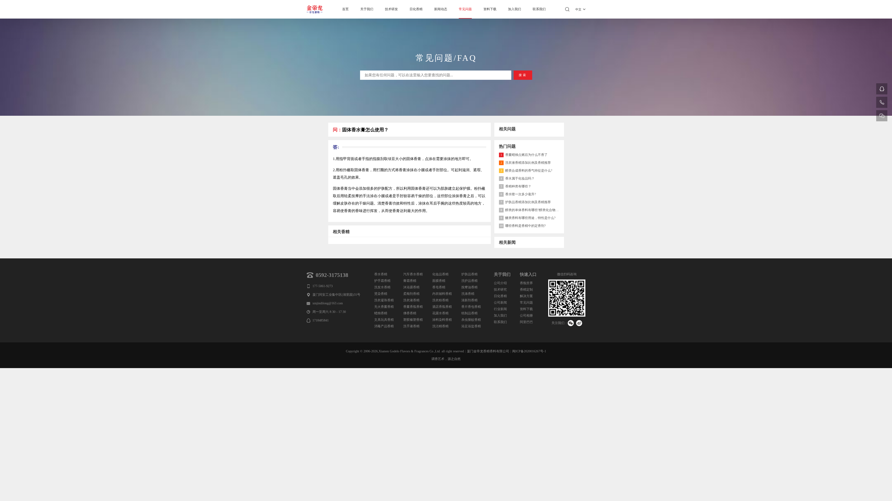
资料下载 (489, 9)
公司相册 (526, 315)
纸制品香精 (469, 313)
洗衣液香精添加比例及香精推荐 (526, 162)
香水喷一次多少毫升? (518, 194)
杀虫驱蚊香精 (471, 319)
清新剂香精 (469, 300)
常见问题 (465, 9)
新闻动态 (440, 9)
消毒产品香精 (384, 326)
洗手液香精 (411, 326)
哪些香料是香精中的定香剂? (523, 226)
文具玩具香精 (384, 319)
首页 (345, 9)
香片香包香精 (471, 306)
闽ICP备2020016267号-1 (529, 351)
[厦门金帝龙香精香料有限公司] (316, 9)
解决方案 (526, 296)
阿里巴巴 (526, 322)
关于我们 (366, 9)
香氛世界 (526, 283)
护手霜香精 (382, 281)
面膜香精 (438, 281)
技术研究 (500, 289)
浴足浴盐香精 (471, 326)
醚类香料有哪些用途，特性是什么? (528, 218)
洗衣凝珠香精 (384, 300)
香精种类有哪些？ (516, 186)
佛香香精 (409, 313)
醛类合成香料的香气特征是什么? (526, 170)
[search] (567, 9)
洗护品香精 (469, 281)
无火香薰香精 (384, 306)
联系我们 (539, 9)
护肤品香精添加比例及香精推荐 (526, 202)
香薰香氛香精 (413, 306)
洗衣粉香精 (440, 300)
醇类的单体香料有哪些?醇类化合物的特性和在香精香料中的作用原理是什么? (558, 210)
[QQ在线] (881, 88)
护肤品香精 (469, 274)
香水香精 (380, 274)
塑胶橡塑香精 (413, 319)
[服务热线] (881, 102)
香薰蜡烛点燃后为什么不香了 (524, 155)
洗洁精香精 (440, 326)
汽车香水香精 (413, 274)
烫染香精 (380, 293)
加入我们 (514, 9)
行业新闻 (500, 309)
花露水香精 (440, 313)
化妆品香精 (440, 274)
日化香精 (416, 9)
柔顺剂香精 (411, 293)
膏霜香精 (409, 281)
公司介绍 (500, 283)
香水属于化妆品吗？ (518, 178)
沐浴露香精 (411, 287)
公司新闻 (500, 302)
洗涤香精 (467, 293)
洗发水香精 (382, 287)
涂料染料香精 (442, 319)
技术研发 (391, 9)
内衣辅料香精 (442, 293)
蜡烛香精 (380, 313)
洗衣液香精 (411, 300)
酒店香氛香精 (442, 306)
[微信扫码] (881, 115)
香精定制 (526, 289)
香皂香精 (438, 287)
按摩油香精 (469, 287)
